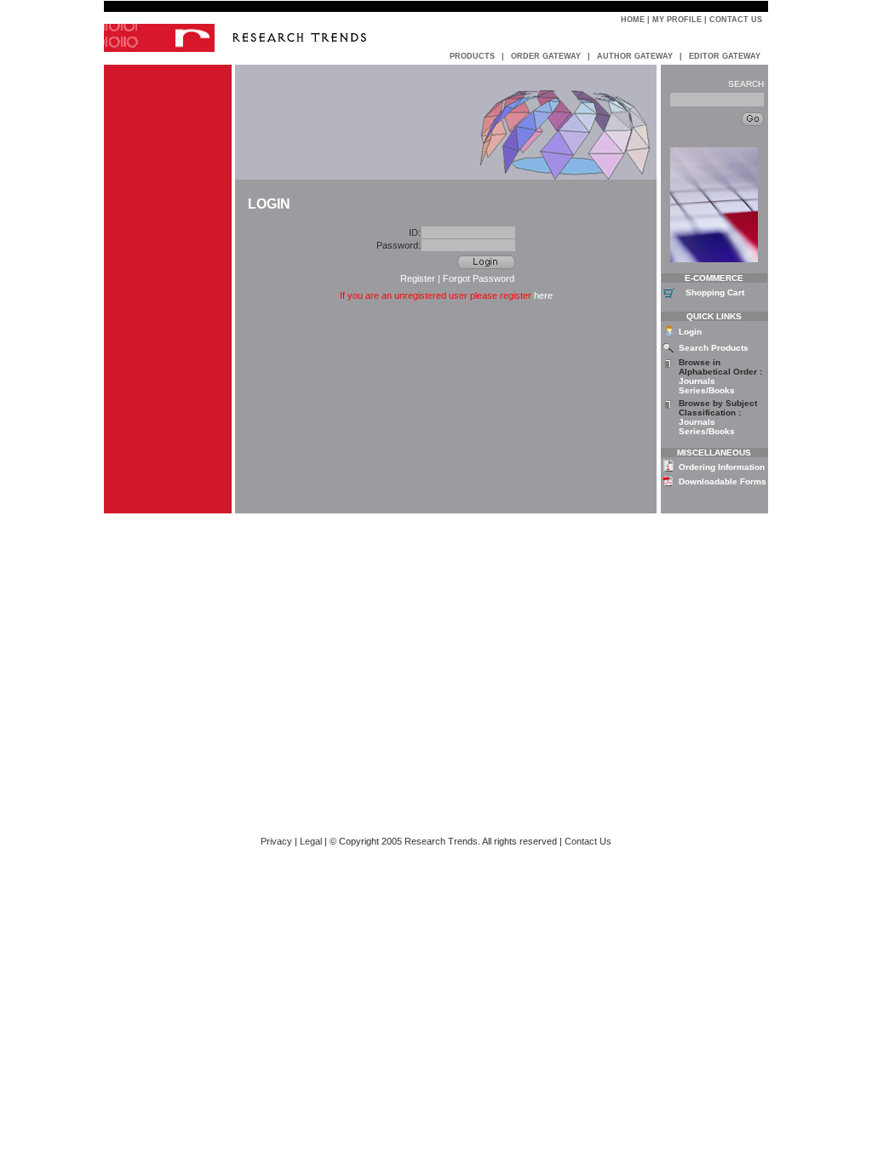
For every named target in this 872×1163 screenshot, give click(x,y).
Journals (697, 381)
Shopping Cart (715, 292)
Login (690, 331)
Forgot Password (478, 278)
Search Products (714, 347)
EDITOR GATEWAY (724, 56)
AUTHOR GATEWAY (635, 56)
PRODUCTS (472, 56)
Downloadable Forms (722, 481)
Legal (311, 841)
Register (417, 278)
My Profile (677, 19)
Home (633, 19)
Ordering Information (722, 467)
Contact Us (735, 19)
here (543, 295)
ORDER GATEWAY (546, 56)
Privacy (276, 841)
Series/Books (707, 390)
